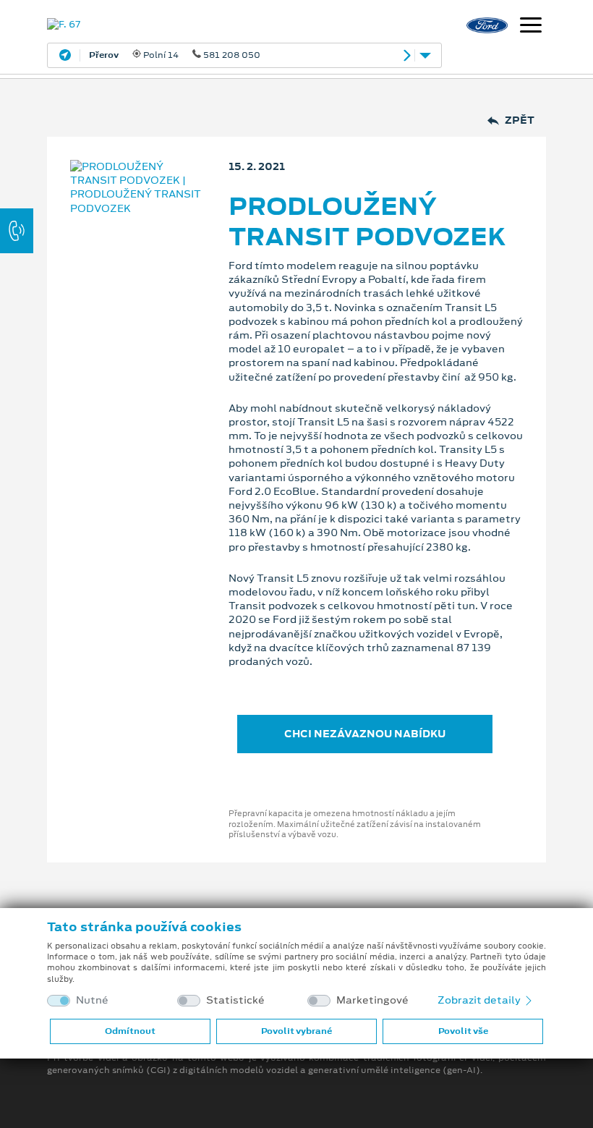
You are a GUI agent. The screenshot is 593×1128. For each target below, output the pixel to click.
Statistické (235, 1000)
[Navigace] (530, 27)
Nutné (92, 1000)
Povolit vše (463, 1031)
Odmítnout (130, 1031)
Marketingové (372, 1000)
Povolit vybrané (296, 1031)
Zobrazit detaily (480, 1000)
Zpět (519, 120)
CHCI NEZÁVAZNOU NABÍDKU (364, 733)
